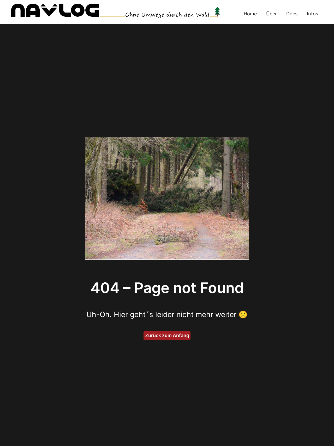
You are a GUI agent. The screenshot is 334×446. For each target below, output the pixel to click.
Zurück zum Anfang (167, 335)
